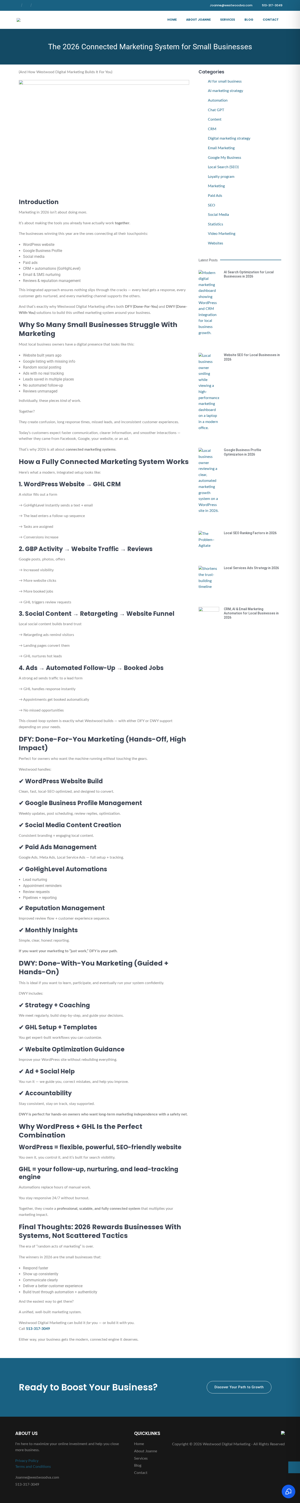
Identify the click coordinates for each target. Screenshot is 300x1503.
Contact (271, 20)
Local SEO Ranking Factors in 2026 (250, 533)
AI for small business (225, 81)
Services (227, 20)
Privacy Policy (26, 1461)
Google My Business (224, 158)
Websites (215, 243)
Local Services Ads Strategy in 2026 (251, 568)
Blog (248, 20)
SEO (211, 205)
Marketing (216, 186)
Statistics (215, 224)
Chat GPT (216, 110)
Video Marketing (221, 234)
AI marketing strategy (225, 91)
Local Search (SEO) (223, 167)
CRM (212, 129)
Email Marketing (221, 148)
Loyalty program (221, 177)
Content (214, 119)
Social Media (218, 215)
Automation (218, 100)
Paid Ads (215, 196)
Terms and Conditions (33, 1467)
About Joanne (198, 20)
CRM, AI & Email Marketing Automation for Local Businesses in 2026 (251, 613)
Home (172, 20)
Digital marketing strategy (229, 138)
